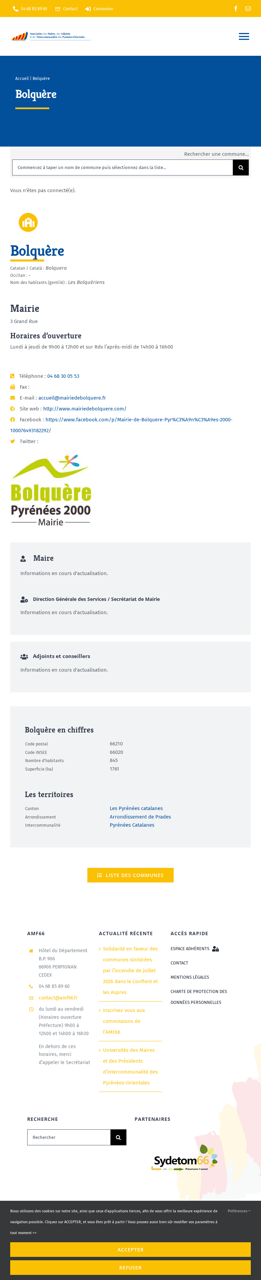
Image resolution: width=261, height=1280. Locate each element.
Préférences (238, 1211)
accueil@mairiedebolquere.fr (72, 398)
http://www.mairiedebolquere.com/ (85, 409)
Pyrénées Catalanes (132, 825)
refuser (130, 1267)
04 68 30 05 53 (63, 376)
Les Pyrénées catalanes (136, 808)
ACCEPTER (131, 1249)
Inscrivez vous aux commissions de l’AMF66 (124, 1021)
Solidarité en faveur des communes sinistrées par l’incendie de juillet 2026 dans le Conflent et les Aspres (130, 970)
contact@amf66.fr (58, 998)
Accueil (22, 78)
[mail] (248, 8)
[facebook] (236, 8)
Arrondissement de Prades (140, 816)
